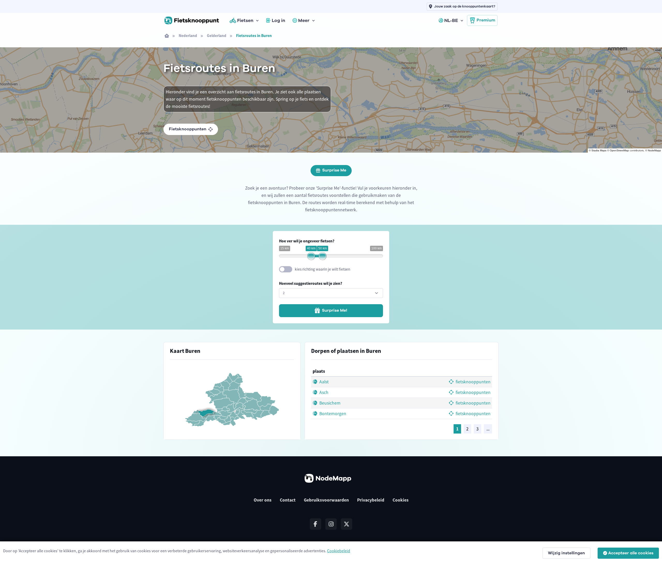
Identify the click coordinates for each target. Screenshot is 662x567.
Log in (278, 20)
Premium (486, 20)
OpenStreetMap (619, 150)
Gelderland (216, 35)
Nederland (188, 35)
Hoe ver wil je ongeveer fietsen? (306, 240)
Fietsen (245, 20)
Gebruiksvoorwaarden (326, 500)
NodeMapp (654, 150)
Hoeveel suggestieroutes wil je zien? (310, 283)
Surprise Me (334, 170)
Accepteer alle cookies (630, 553)
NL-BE (451, 20)
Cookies (401, 500)
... (488, 429)
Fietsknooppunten (187, 129)
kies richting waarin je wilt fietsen (322, 269)
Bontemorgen (332, 413)
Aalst (323, 382)
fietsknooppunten (473, 382)
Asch (323, 392)
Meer (304, 20)
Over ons (263, 500)
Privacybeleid (370, 500)
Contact (288, 500)
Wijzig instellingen (566, 553)
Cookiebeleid (338, 550)
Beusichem (329, 403)
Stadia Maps (598, 150)
